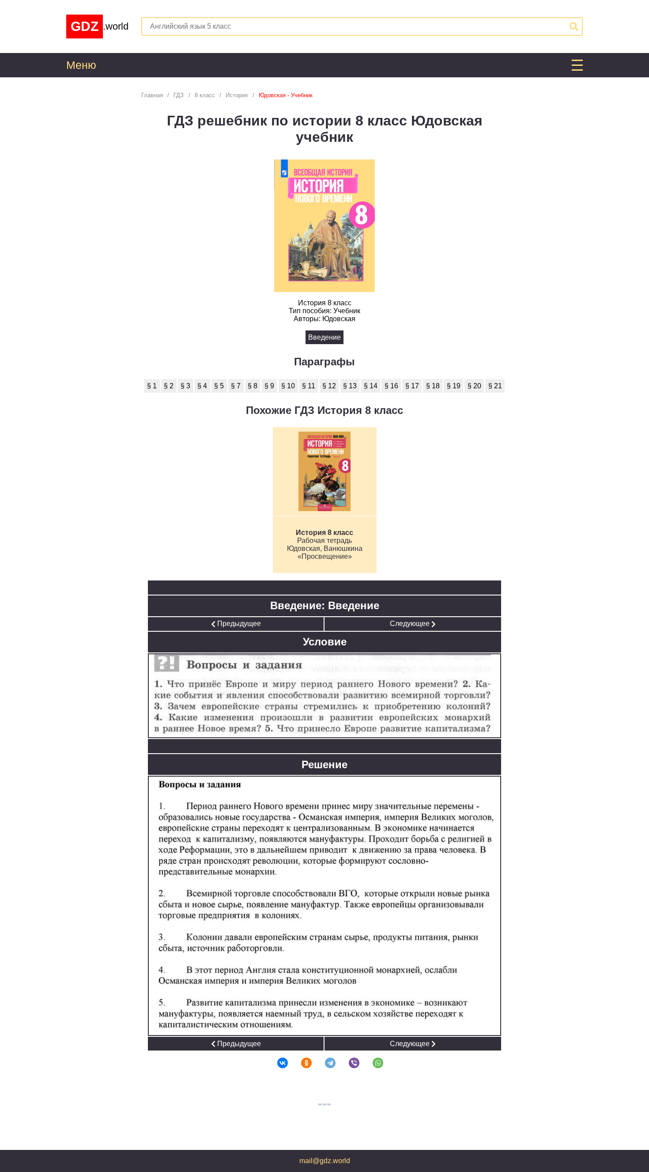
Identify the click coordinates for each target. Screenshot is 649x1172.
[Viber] (348, 1063)
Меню (81, 65)
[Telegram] (324, 1063)
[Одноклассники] (301, 1063)
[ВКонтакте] (277, 1063)
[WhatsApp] (372, 1063)
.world (99, 26)
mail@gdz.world (324, 1160)
